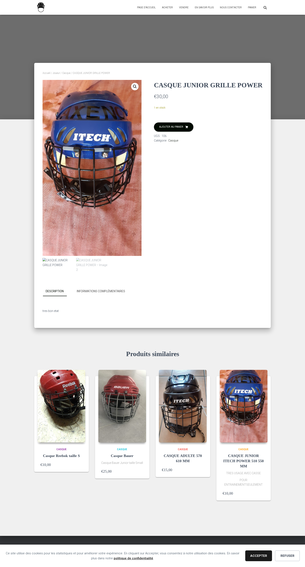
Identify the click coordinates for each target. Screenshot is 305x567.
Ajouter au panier (171, 126)
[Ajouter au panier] (80, 465)
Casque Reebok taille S (61, 456)
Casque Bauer (122, 456)
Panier (252, 7)
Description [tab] (55, 291)
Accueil (46, 73)
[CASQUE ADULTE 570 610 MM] (183, 406)
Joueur (56, 73)
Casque (66, 73)
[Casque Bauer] (122, 406)
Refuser (287, 556)
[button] (135, 86)
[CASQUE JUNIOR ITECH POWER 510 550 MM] (243, 406)
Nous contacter (231, 7)
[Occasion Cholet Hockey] (40, 7)
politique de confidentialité (133, 558)
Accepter (258, 556)
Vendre (184, 7)
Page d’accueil (146, 7)
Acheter (167, 7)
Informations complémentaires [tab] (101, 291)
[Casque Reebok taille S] (61, 406)
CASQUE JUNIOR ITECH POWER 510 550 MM (243, 461)
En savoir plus (204, 7)
